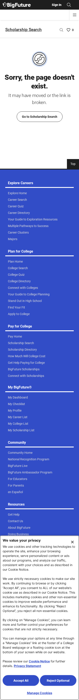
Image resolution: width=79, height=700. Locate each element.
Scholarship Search (23, 29)
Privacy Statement (27, 666)
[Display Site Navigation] (74, 15)
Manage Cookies (39, 693)
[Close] (72, 542)
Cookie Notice (39, 661)
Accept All (21, 680)
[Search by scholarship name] (61, 29)
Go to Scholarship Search (39, 116)
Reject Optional (58, 680)
